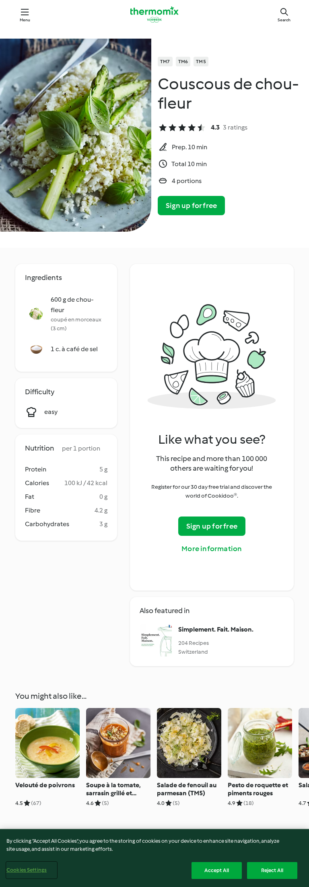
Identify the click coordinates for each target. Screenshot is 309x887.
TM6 (183, 61)
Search (284, 20)
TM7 (165, 61)
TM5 (201, 61)
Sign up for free (191, 205)
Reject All (272, 870)
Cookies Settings (26, 870)
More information (211, 548)
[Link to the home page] (154, 14)
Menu (25, 20)
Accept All (216, 870)
